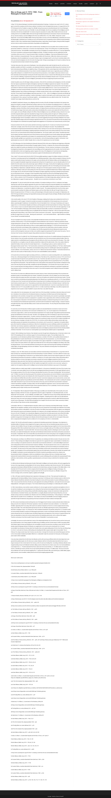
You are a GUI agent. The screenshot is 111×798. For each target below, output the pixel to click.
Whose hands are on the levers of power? (84, 18)
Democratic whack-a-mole (81, 31)
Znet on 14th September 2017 (26, 20)
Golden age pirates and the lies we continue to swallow (87, 28)
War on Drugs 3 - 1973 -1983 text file (56, 13)
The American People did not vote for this (84, 26)
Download (67, 13)
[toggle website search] (100, 4)
